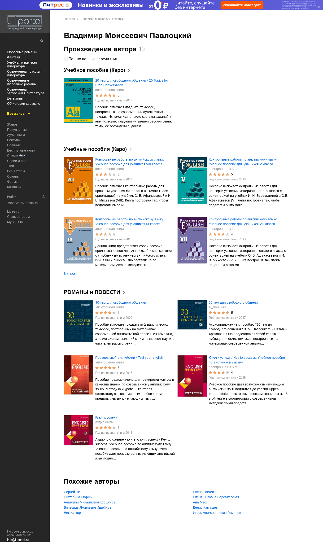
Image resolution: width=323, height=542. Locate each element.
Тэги (10, 166)
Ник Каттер (72, 513)
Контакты (14, 187)
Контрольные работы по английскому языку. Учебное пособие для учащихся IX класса (129, 221)
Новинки (13, 145)
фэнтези (13, 57)
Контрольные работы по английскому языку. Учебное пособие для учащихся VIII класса (129, 161)
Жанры (12, 124)
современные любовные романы (21, 82)
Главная (69, 19)
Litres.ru (13, 211)
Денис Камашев (205, 507)
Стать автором (18, 217)
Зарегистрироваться (23, 203)
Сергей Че (72, 492)
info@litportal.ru (18, 540)
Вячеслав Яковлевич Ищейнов (87, 507)
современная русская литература (24, 73)
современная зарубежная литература (25, 91)
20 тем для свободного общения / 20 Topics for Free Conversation (131, 83)
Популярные (17, 129)
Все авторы (16, 171)
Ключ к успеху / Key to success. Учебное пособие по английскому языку (247, 360)
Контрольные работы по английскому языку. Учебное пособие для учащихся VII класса (243, 221)
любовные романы (22, 52)
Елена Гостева (204, 492)
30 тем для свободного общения (120, 302)
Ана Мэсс (200, 502)
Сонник (12, 176)
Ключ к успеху (106, 417)
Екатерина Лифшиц (79, 497)
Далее (69, 273)
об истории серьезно (23, 103)
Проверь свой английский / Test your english (129, 357)
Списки (12, 155)
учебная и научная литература (22, 64)
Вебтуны (13, 140)
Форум (12, 182)
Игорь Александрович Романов (217, 513)
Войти (11, 197)
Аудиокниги (16, 135)
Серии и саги (17, 161)
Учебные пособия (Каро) (95, 149)
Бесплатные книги (21, 150)
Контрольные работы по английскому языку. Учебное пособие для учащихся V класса (243, 161)
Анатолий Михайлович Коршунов (89, 502)
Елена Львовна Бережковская (216, 497)
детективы (15, 98)
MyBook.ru (15, 222)
